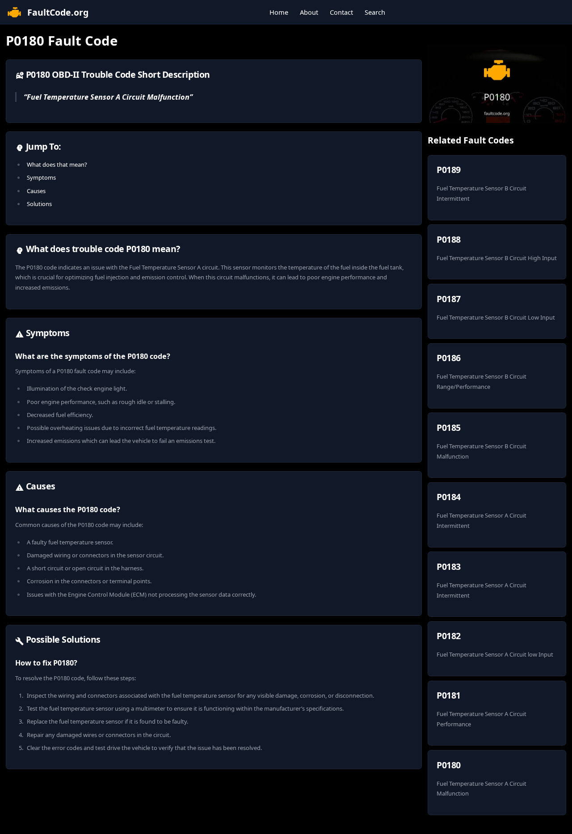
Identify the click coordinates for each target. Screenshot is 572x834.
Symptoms (41, 177)
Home (278, 12)
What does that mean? (57, 164)
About (309, 12)
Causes (36, 191)
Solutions (39, 204)
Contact (341, 12)
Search (375, 12)
